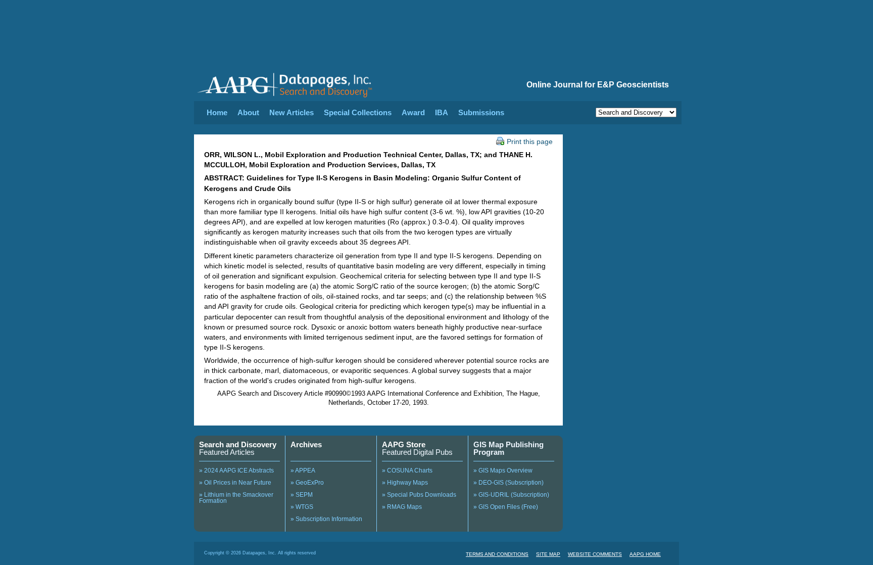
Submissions (481, 112)
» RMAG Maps (402, 506)
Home (217, 112)
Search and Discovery (237, 444)
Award (413, 112)
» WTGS (301, 506)
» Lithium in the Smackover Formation (236, 497)
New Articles (291, 112)
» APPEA (302, 470)
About (248, 112)
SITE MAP (548, 554)
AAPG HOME (645, 554)
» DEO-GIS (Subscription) (508, 482)
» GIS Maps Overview (502, 470)
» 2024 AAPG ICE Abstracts (236, 470)
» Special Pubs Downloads (419, 494)
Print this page (530, 141)
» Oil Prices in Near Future (235, 482)
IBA (441, 112)
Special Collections (358, 112)
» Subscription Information (326, 519)
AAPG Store (403, 444)
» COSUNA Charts (407, 470)
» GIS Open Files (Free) (505, 506)
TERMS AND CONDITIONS (497, 554)
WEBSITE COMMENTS (595, 554)
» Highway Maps (405, 482)
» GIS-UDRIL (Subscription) (511, 494)
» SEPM (301, 494)
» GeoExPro (307, 482)
